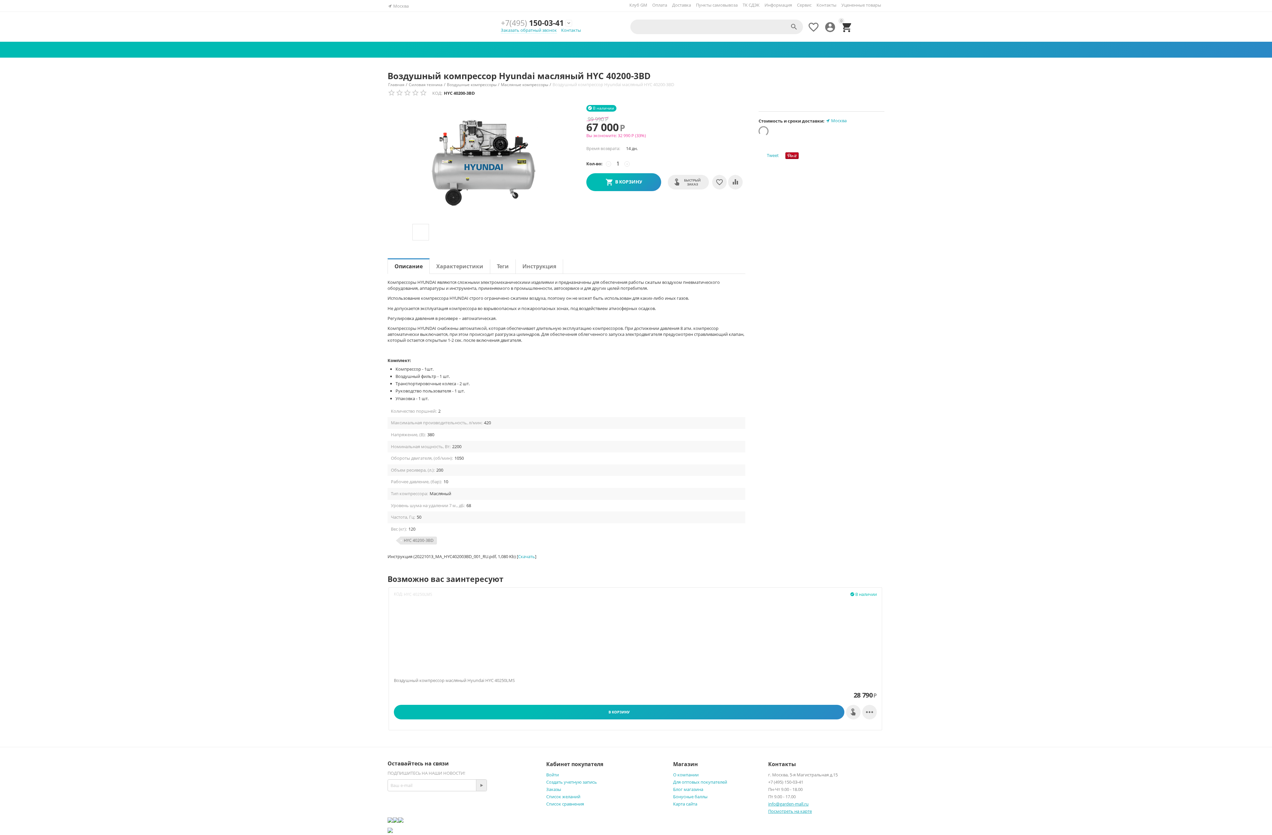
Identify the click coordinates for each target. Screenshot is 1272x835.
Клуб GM (638, 5)
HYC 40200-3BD (419, 540)
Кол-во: (594, 164)
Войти (552, 775)
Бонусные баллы (690, 797)
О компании (686, 775)
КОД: (437, 93)
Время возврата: (603, 148)
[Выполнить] (481, 785)
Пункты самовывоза (717, 5)
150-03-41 (532, 23)
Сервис (804, 5)
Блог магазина (688, 789)
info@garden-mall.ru (788, 804)
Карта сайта (685, 804)
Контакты (826, 5)
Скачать (526, 556)
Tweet (773, 155)
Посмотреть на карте (790, 811)
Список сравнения (565, 804)
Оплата (659, 5)
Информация (778, 5)
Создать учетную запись (571, 782)
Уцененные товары (861, 5)
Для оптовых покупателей (700, 782)
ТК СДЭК (751, 5)
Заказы (553, 789)
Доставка (681, 5)
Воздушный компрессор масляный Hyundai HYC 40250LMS (454, 680)
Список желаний (563, 797)
